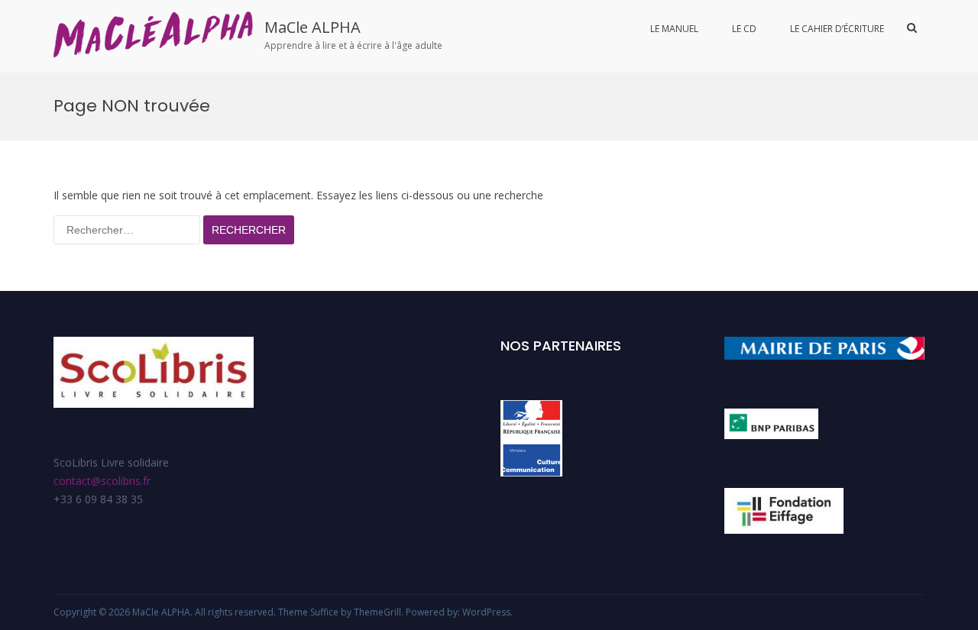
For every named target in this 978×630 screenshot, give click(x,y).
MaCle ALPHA (312, 27)
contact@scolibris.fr (102, 480)
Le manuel (674, 28)
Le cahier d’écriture (837, 28)
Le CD (744, 28)
